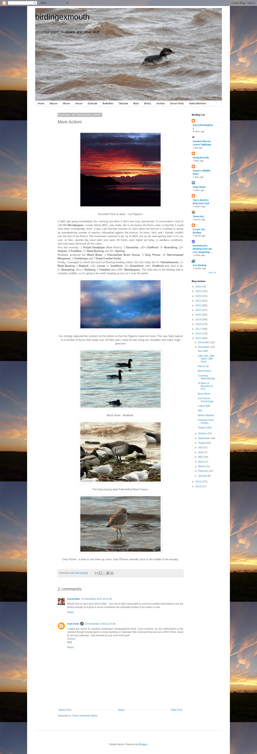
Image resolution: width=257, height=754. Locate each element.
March (202, 466)
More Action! (204, 370)
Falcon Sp (203, 366)
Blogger (143, 744)
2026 (198, 286)
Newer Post (65, 709)
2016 (198, 333)
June (201, 452)
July (200, 447)
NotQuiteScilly (201, 157)
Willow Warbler (206, 415)
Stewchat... (199, 216)
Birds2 (147, 103)
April (201, 461)
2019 (198, 319)
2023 (198, 300)
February (203, 471)
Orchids (160, 103)
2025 (198, 291)
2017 (198, 329)
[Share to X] (104, 573)
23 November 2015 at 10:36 (100, 623)
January (203, 475)
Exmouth (92, 103)
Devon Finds (177, 103)
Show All (212, 273)
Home (41, 103)
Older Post (176, 709)
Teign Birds (199, 187)
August (202, 442)
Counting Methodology (206, 377)
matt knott (73, 623)
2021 (198, 310)
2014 (198, 481)
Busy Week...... (206, 393)
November (204, 347)
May (200, 457)
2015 (198, 338)
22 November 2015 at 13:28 (96, 599)
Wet (200, 410)
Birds (136, 103)
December (204, 342)
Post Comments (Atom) (85, 715)
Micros (66, 103)
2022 (198, 305)
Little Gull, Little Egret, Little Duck (206, 358)
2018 (198, 324)
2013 (198, 486)
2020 (198, 314)
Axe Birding (199, 265)
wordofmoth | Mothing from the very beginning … (203, 249)
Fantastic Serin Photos (206, 421)
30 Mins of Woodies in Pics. (205, 386)
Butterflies (108, 103)
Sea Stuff (203, 351)
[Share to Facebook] (108, 573)
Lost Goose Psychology (205, 400)
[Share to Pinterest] (112, 573)
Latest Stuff (204, 406)
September (204, 438)
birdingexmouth (62, 16)
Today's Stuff (204, 427)
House (79, 103)
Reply (70, 612)
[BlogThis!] (100, 573)
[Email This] (97, 573)
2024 (198, 296)
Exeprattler (73, 599)
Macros (54, 103)
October (202, 433)
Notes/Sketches (197, 103)
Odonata (123, 103)
